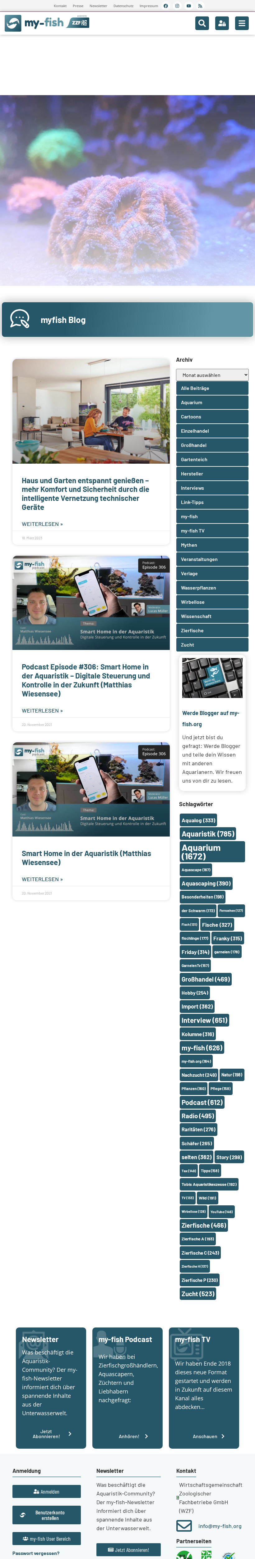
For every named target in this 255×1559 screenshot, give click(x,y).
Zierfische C (200, 1253)
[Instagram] (177, 6)
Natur (231, 1074)
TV (188, 1198)
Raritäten (199, 1129)
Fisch (189, 924)
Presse (78, 5)
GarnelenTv (195, 965)
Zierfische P (200, 1280)
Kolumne (198, 1034)
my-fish (202, 1048)
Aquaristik (208, 833)
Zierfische (204, 1225)
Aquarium (201, 851)
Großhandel (206, 979)
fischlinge (195, 938)
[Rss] (200, 6)
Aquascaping (206, 883)
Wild (207, 1197)
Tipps (210, 1170)
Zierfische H (195, 1266)
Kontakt (60, 5)
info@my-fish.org (220, 1525)
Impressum (149, 5)
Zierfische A (198, 1238)
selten (196, 1157)
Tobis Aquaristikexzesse (209, 1184)
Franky (227, 938)
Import (197, 1006)
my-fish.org (196, 1061)
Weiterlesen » (42, 523)
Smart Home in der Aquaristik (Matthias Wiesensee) (86, 858)
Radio (198, 1116)
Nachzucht (199, 1075)
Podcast (202, 1102)
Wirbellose (194, 1211)
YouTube (222, 1211)
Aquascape (196, 869)
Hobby (195, 993)
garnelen (226, 951)
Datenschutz (123, 5)
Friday (195, 952)
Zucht (198, 1293)
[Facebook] (165, 6)
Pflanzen (194, 1088)
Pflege (220, 1088)
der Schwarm (198, 910)
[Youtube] (188, 6)
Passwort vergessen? (35, 1553)
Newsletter (98, 5)
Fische (217, 924)
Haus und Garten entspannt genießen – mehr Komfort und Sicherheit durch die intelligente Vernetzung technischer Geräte (85, 493)
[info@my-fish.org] (184, 1526)
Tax (189, 1170)
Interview (204, 1020)
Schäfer (197, 1143)
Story (229, 1157)
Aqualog (198, 820)
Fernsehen (231, 910)
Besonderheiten (203, 896)
